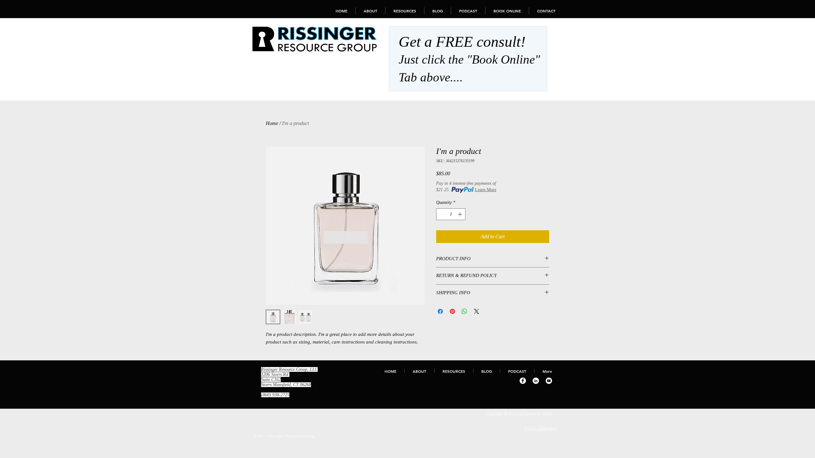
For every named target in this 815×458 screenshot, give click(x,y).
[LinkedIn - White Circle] (536, 381)
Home (272, 123)
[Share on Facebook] (440, 311)
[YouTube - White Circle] (549, 381)
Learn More (485, 189)
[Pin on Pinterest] (452, 311)
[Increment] (460, 214)
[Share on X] (476, 311)
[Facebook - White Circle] (523, 381)
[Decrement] (441, 214)
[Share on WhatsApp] (464, 311)
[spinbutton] (451, 214)
